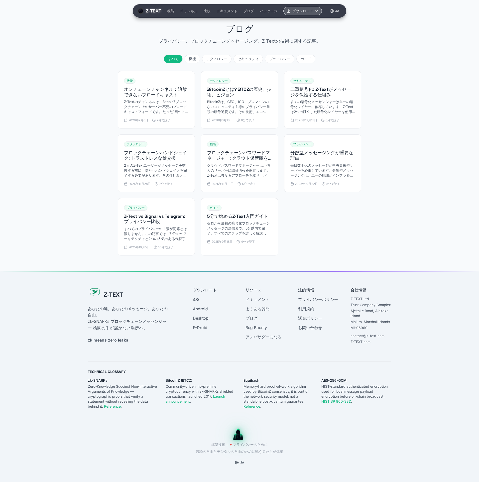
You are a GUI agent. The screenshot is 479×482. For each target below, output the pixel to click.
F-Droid (200, 327)
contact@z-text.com (367, 336)
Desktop (201, 318)
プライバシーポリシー (318, 299)
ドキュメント (227, 11)
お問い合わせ (310, 327)
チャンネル (189, 11)
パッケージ (268, 11)
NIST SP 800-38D (336, 401)
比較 (207, 11)
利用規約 (306, 308)
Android (200, 308)
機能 (170, 11)
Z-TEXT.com (360, 342)
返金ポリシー (310, 318)
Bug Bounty (256, 327)
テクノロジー (216, 59)
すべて (173, 59)
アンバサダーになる (263, 336)
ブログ (248, 11)
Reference (112, 406)
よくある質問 (257, 308)
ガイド (306, 59)
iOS (196, 299)
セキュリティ (248, 59)
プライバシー (279, 59)
